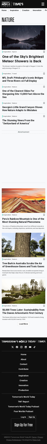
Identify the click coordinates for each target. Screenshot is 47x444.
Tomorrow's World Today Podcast (23, 406)
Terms (34, 437)
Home (4, 10)
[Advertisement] (23, 158)
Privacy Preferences (13, 440)
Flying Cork (36, 440)
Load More (23, 324)
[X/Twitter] (12, 347)
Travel (14, 73)
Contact (23, 364)
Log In (23, 417)
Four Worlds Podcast (23, 411)
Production (23, 390)
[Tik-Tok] (34, 347)
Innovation (37, 10)
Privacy (40, 437)
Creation (25, 10)
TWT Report (23, 401)
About (23, 359)
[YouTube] (30, 347)
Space (14, 52)
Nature (14, 87)
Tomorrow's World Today (23, 397)
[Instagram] (21, 347)
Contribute (23, 369)
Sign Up (32, 417)
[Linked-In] (25, 347)
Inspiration (14, 10)
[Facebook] (17, 347)
